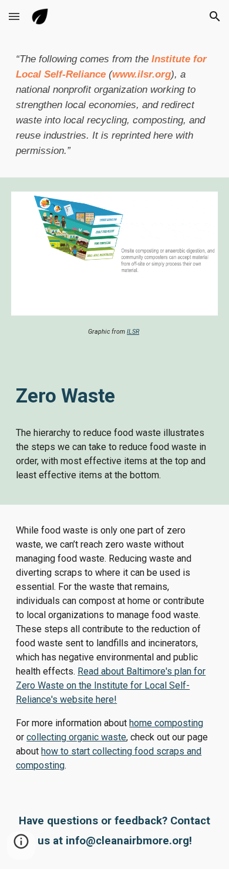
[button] (14, 16)
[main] (114, 105)
